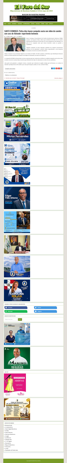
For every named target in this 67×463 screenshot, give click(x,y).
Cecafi (6, 448)
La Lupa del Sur (9, 427)
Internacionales (26, 23)
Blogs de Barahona (10, 445)
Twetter (39, 307)
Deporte (32, 23)
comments (19, 36)
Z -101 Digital (8, 441)
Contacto (51, 23)
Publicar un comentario (11, 75)
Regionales (20, 23)
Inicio (5, 23)
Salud (47, 23)
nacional (34, 28)
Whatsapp (10, 311)
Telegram (39, 311)
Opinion (42, 23)
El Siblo (7, 430)
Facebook (10, 307)
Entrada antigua (58, 78)
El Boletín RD (8, 439)
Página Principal (20, 78)
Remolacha (8, 443)
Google (7, 436)
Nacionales (14, 23)
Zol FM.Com (8, 438)
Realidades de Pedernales (11, 450)
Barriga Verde (8, 425)
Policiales (38, 23)
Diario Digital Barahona (11, 429)
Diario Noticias (8, 432)
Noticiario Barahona (10, 434)
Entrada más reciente (11, 78)
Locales (9, 23)
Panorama (7, 446)
